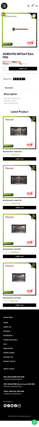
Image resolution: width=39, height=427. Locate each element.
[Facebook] (5, 405)
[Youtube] (12, 405)
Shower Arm (14, 64)
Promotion (8, 348)
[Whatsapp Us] (4, 401)
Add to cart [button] (19, 159)
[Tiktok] (15, 405)
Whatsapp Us (9, 402)
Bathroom (7, 335)
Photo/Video (8, 353)
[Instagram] (8, 405)
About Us (7, 327)
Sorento (24, 64)
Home (5, 322)
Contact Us (8, 357)
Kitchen (6, 331)
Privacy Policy (9, 361)
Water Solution (10, 340)
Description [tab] (9, 88)
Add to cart (23, 69)
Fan (4, 344)
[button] (28, 5)
